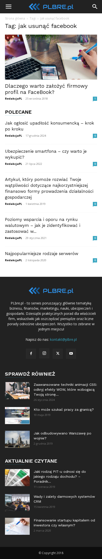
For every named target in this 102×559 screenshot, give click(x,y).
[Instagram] (44, 353)
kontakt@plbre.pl (63, 339)
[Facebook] (31, 354)
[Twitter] (58, 354)
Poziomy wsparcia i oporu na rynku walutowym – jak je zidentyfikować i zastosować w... (42, 225)
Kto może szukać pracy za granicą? (64, 409)
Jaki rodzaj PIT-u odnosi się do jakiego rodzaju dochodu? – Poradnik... (60, 476)
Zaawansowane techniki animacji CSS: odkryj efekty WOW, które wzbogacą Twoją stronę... (65, 389)
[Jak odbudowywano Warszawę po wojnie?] (17, 439)
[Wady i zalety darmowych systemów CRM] (17, 502)
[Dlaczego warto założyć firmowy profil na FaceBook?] (51, 57)
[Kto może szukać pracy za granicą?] (17, 415)
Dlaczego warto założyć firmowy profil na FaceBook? (46, 89)
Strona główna (15, 18)
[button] (8, 6)
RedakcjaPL (13, 98)
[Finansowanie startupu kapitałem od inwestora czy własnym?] (17, 526)
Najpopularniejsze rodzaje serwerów (41, 253)
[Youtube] (71, 354)
